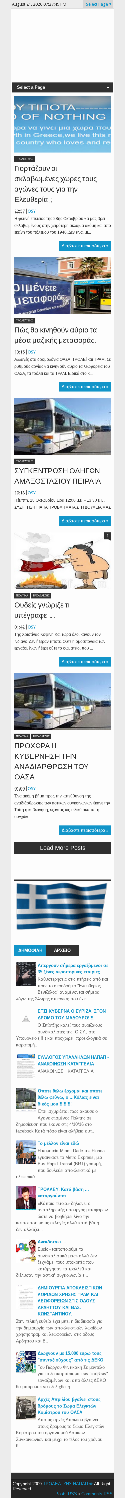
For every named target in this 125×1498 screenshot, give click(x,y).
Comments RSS (97, 1493)
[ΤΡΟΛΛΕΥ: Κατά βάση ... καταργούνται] (26, 1208)
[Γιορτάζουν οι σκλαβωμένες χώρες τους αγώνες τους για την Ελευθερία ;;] (62, 124)
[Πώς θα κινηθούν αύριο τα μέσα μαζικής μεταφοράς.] (62, 285)
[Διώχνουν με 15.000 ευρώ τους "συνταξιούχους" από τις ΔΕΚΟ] (26, 1372)
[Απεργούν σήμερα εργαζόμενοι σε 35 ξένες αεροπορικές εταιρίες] (26, 984)
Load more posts (62, 847)
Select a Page (31, 87)
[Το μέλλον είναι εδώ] (26, 1162)
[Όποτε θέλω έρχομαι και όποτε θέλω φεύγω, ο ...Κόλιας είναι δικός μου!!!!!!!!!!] (26, 1110)
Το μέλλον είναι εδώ (58, 1143)
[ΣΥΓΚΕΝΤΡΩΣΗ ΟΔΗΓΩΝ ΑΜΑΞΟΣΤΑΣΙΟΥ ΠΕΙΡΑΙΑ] (62, 426)
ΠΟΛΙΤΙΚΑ (22, 595)
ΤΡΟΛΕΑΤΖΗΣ (24, 159)
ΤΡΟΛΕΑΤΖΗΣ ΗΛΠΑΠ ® (68, 1483)
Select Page (97, 4)
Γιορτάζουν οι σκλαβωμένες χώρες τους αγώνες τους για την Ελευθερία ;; (55, 184)
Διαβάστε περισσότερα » (85, 245)
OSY (32, 211)
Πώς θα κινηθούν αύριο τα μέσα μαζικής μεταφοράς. (55, 335)
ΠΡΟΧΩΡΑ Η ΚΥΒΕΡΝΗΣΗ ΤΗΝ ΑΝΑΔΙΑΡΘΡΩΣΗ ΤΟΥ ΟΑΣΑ (51, 761)
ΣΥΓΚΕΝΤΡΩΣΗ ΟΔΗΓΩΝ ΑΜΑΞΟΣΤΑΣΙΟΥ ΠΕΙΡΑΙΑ (57, 476)
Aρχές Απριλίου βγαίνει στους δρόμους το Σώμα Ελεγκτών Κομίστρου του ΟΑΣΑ (69, 1406)
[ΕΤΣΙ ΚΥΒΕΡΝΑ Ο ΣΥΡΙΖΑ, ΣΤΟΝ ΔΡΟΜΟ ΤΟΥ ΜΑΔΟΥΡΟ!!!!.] (26, 1026)
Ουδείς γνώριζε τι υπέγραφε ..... (42, 610)
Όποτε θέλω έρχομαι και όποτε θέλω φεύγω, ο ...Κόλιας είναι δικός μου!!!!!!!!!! (70, 1097)
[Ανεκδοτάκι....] (26, 1261)
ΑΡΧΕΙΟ (62, 950)
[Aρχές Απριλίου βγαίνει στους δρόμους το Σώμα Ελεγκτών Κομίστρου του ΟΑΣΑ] (26, 1418)
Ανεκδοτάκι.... (52, 1241)
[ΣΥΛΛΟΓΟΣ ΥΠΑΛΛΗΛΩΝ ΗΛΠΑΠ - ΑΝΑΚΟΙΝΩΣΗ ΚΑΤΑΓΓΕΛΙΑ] (26, 1076)
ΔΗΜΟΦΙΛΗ (30, 950)
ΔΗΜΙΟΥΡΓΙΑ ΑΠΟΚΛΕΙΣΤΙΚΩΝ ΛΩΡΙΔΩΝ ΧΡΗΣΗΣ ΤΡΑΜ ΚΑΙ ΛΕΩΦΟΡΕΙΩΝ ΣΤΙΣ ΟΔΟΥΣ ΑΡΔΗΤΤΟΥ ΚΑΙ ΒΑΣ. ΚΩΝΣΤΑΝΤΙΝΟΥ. (70, 1300)
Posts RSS (66, 1493)
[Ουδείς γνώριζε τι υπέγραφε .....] (62, 560)
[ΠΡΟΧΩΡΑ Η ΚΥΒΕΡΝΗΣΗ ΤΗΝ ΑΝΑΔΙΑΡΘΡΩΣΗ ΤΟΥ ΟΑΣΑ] (62, 701)
